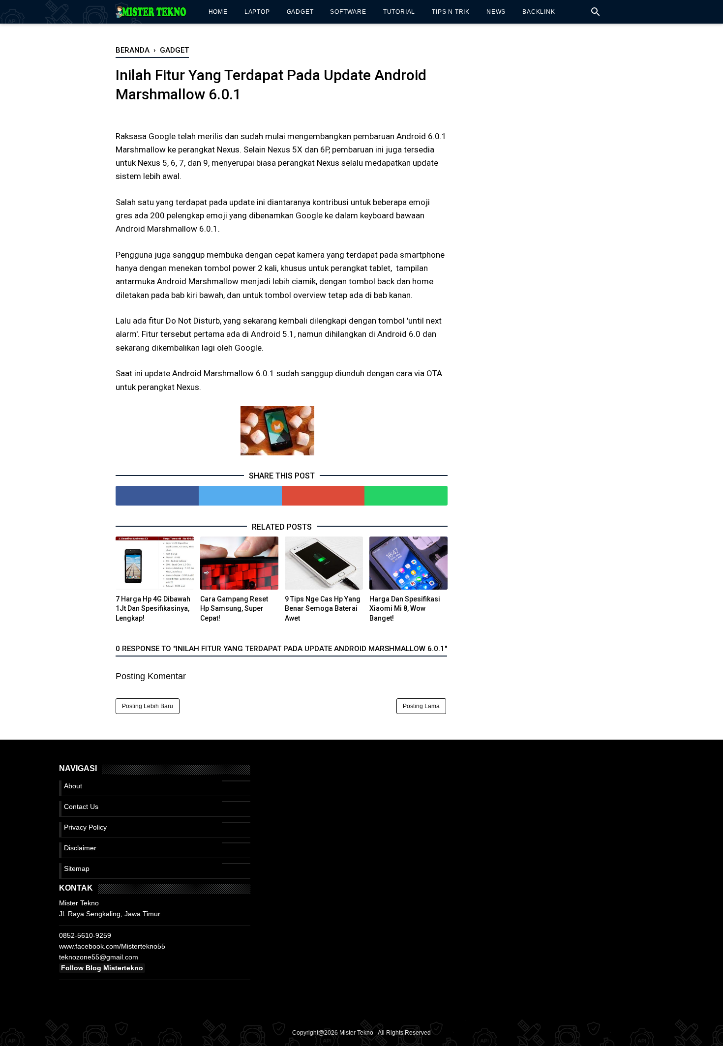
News (496, 11)
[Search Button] (596, 14)
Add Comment (256, 113)
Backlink (538, 11)
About (73, 786)
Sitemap (77, 868)
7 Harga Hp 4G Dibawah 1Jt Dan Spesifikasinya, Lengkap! (153, 608)
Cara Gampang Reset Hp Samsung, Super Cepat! (234, 608)
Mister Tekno (356, 1032)
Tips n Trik (451, 11)
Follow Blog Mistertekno (102, 968)
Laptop (257, 11)
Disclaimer (80, 848)
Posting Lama (421, 706)
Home (218, 11)
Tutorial (399, 11)
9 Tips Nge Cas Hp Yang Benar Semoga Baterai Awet (323, 608)
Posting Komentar (151, 676)
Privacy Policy (85, 827)
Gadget (300, 11)
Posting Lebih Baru (147, 706)
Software (348, 11)
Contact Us (81, 806)
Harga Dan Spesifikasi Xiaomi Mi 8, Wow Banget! (404, 608)
